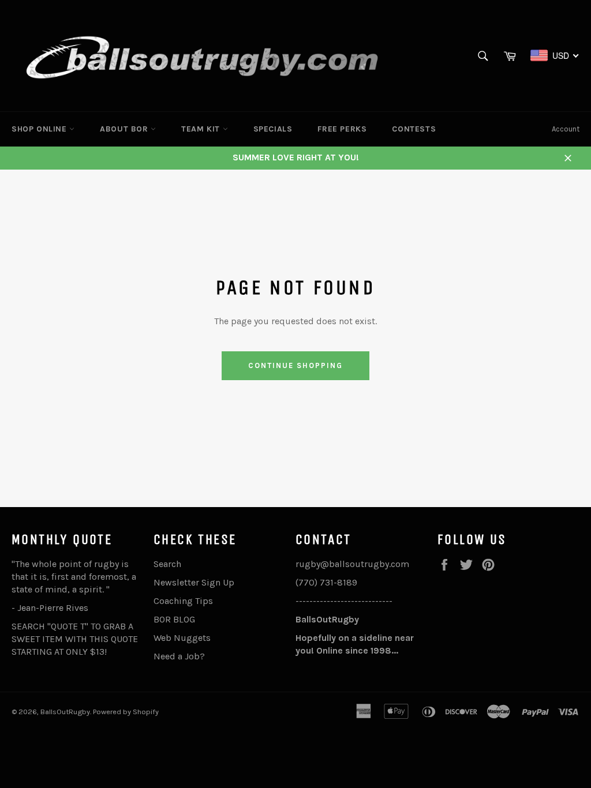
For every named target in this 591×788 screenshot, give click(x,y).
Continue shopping (295, 365)
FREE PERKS (341, 129)
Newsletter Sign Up (194, 582)
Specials (273, 129)
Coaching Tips (183, 600)
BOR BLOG (174, 619)
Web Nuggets (182, 637)
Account (565, 129)
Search (167, 563)
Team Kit (201, 129)
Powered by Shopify (126, 711)
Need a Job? (179, 656)
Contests (414, 129)
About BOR (125, 129)
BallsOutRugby (65, 711)
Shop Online (40, 129)
